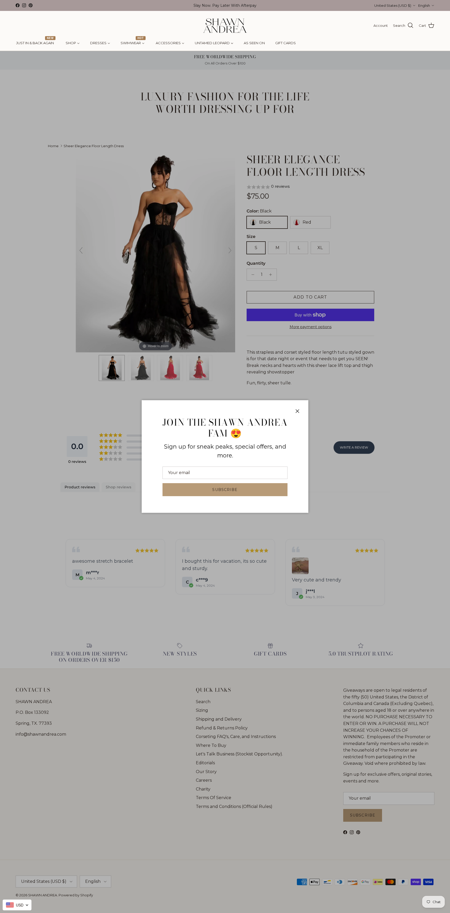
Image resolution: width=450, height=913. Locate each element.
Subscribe (225, 489)
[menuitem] (35, 43)
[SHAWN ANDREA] (225, 25)
